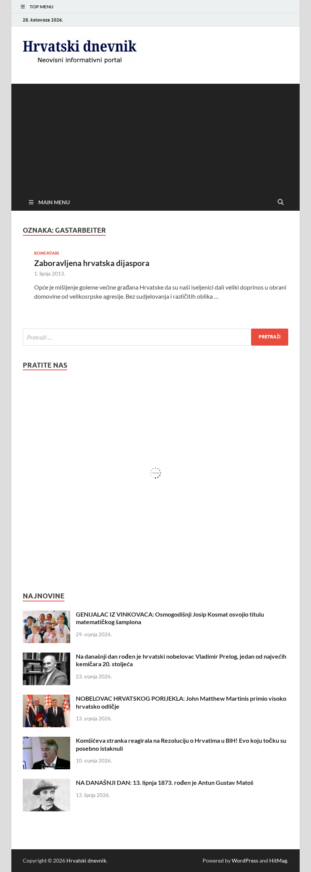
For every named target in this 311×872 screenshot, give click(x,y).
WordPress (245, 860)
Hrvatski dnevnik (86, 860)
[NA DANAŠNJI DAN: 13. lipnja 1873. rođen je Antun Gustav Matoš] (46, 783)
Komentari (46, 253)
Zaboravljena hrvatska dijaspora (91, 263)
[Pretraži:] (155, 337)
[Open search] (280, 202)
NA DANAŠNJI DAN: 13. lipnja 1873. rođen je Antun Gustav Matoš (164, 782)
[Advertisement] (155, 137)
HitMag (278, 860)
